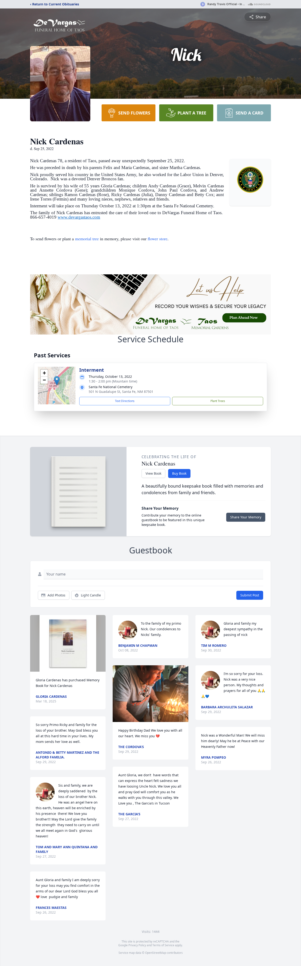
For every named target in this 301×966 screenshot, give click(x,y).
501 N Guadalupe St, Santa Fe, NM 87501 (121, 391)
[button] (57, 381)
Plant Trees (217, 401)
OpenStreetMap (155, 953)
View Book (153, 473)
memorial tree (87, 238)
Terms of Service (163, 945)
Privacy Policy (137, 945)
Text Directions (125, 401)
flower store (157, 238)
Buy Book (179, 473)
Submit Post (249, 595)
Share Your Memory (245, 517)
